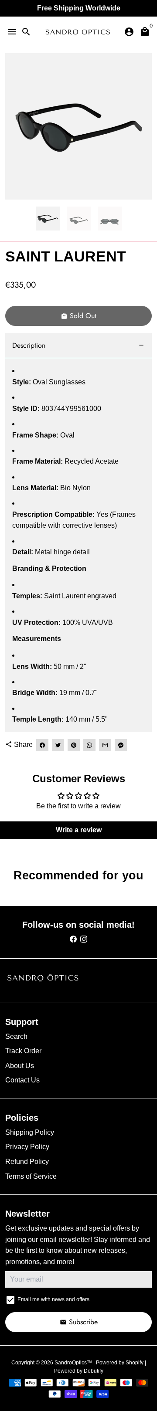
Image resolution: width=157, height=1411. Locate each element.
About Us (19, 1065)
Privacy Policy (27, 1146)
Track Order (23, 1051)
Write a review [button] (79, 830)
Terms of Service (31, 1176)
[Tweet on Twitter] (58, 745)
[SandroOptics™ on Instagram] (83, 939)
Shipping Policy (29, 1132)
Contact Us (22, 1080)
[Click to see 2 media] (79, 219)
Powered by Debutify (78, 1371)
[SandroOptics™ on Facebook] (73, 939)
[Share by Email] (105, 745)
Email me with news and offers (53, 1299)
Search (16, 1036)
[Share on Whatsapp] (89, 745)
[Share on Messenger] (121, 745)
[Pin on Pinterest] (74, 745)
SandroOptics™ (73, 1363)
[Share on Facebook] (42, 745)
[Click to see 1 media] (48, 219)
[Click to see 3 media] (110, 219)
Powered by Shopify (119, 1363)
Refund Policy (27, 1161)
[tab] (78, 346)
